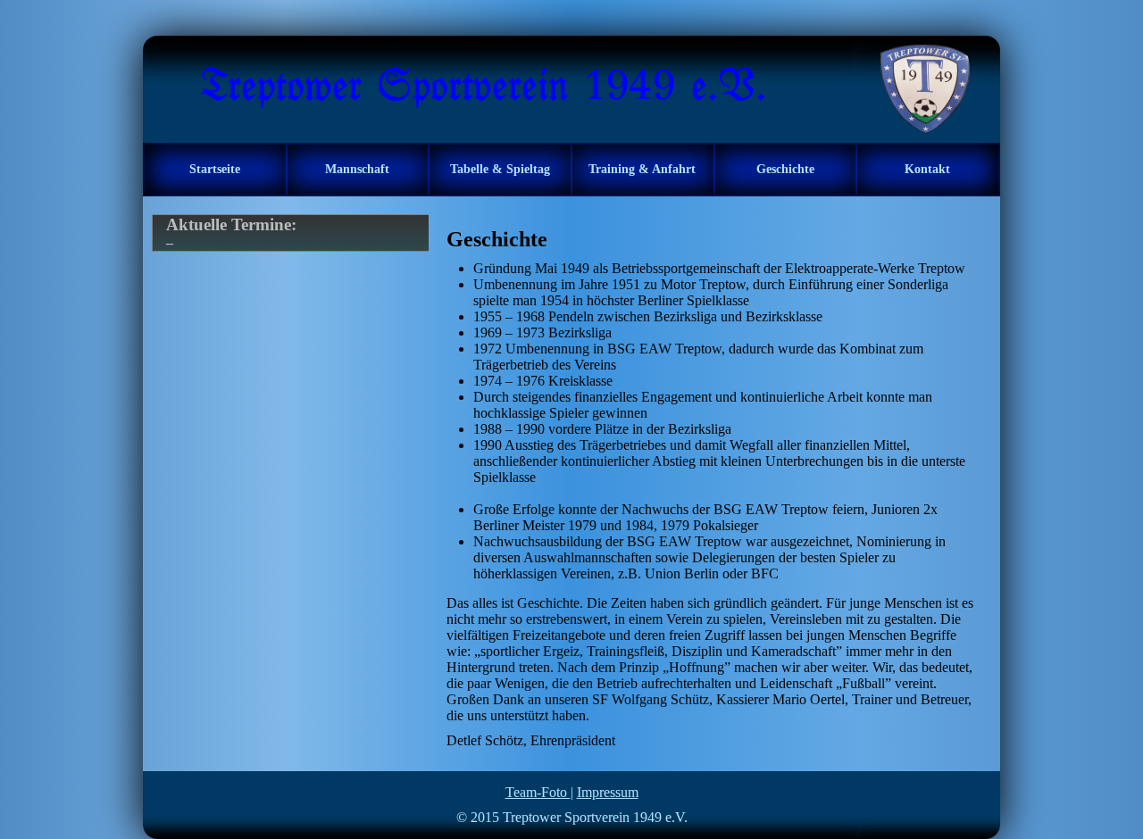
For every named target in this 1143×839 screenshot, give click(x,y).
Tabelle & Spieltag (500, 169)
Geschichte (785, 169)
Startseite (214, 169)
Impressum (607, 792)
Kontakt (927, 169)
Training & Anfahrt (642, 169)
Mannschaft (357, 169)
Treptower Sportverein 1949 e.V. (595, 817)
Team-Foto (538, 792)
